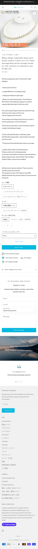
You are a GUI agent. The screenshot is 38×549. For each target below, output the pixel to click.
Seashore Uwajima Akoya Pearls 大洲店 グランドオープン (19, 2)
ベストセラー (6, 431)
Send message (19, 330)
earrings (4, 445)
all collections (6, 421)
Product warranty (7, 485)
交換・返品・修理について (10, 491)
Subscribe (8, 410)
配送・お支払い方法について (11, 488)
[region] (19, 371)
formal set (5, 435)
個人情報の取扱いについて (10, 498)
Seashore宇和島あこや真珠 (10, 54)
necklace (5, 441)
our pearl (5, 481)
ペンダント (5, 438)
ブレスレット (6, 455)
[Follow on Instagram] (3, 531)
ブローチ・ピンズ (8, 448)
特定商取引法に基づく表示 (10, 495)
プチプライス (6, 428)
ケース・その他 (7, 458)
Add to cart (19, 241)
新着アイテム (6, 425)
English (18, 536)
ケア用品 (5, 468)
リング (4, 451)
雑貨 (3, 461)
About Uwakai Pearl (8, 478)
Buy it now (19, 247)
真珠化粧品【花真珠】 (9, 465)
